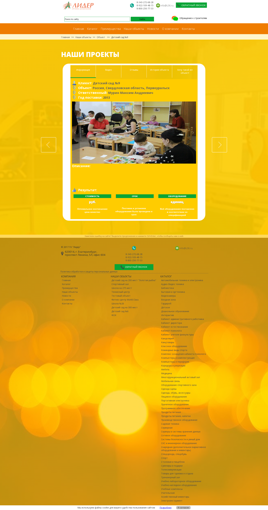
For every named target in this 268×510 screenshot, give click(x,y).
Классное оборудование (174, 346)
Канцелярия (167, 338)
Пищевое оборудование (174, 396)
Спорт (164, 457)
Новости (153, 29)
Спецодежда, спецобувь (174, 454)
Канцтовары (167, 342)
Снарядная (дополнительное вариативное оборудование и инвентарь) (183, 449)
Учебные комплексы (172, 488)
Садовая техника (170, 423)
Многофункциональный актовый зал (180, 377)
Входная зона (168, 299)
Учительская (168, 492)
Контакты (188, 29)
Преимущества (111, 29)
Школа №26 (118, 303)
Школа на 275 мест (122, 288)
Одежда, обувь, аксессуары (175, 392)
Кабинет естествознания (174, 326)
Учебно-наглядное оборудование (179, 485)
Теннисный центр (121, 291)
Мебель (165, 369)
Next (192, 133)
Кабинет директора (171, 322)
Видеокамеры (168, 295)
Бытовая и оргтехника (173, 291)
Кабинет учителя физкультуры (177, 334)
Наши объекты (134, 29)
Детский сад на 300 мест (125, 307)
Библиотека (167, 288)
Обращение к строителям (193, 18)
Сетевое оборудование (173, 435)
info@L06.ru (167, 5)
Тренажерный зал (170, 477)
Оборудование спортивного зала (179, 385)
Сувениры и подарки (172, 465)
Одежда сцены (168, 388)
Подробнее (166, 507)
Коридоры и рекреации (173, 365)
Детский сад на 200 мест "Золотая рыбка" (134, 280)
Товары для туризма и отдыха (177, 473)
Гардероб (166, 303)
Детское (165, 307)
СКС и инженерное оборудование (179, 443)
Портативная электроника (175, 400)
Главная (78, 29)
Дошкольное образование (175, 311)
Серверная (166, 427)
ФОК (114, 315)
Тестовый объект (121, 295)
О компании (170, 29)
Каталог (92, 29)
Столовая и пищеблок (173, 461)
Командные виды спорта (174, 350)
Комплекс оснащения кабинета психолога (183, 353)
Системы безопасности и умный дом (180, 439)
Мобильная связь (170, 381)
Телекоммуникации (171, 469)
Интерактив (167, 315)
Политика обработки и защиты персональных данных (88, 271)
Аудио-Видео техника (172, 284)
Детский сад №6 (120, 311)
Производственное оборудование (179, 419)
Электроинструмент (171, 500)
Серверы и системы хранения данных (180, 431)
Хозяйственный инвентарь (175, 496)
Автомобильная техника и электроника (182, 280)
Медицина (166, 373)
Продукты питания (171, 412)
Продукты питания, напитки (176, 416)
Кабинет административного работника (182, 319)
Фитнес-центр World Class (125, 299)
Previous (76, 133)
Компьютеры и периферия (175, 361)
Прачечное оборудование (175, 404)
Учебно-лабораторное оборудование (181, 481)
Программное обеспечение (175, 408)
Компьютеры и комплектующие (178, 357)
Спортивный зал (120, 284)
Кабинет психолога (171, 330)
